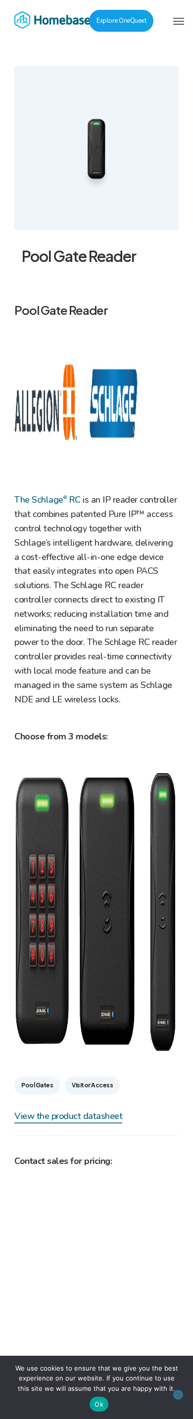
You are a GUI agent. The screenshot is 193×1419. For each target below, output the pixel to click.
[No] (178, 1395)
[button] (178, 21)
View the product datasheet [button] (68, 1116)
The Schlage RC (47, 500)
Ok (99, 1404)
